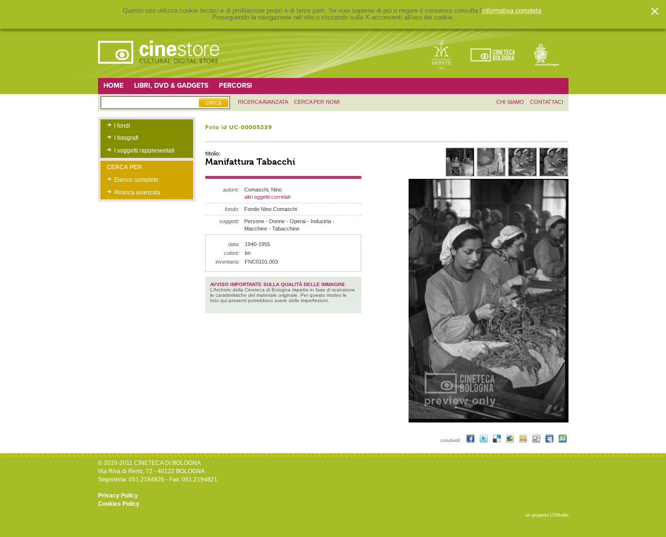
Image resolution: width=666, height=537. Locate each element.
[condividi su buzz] (510, 440)
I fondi (122, 125)
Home (113, 85)
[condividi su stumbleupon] (563, 440)
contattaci (546, 102)
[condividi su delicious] (497, 440)
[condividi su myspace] (550, 440)
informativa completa (511, 10)
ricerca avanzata (263, 102)
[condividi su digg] (537, 440)
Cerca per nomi (317, 102)
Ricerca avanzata (137, 192)
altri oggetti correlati (267, 197)
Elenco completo (136, 179)
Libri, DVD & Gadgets (171, 85)
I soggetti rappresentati (144, 150)
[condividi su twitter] (484, 440)
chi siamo (510, 102)
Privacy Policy (118, 495)
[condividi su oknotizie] (524, 440)
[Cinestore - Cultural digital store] (159, 68)
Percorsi (235, 85)
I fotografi (126, 137)
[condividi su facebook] (471, 440)
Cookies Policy (118, 503)
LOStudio (559, 515)
